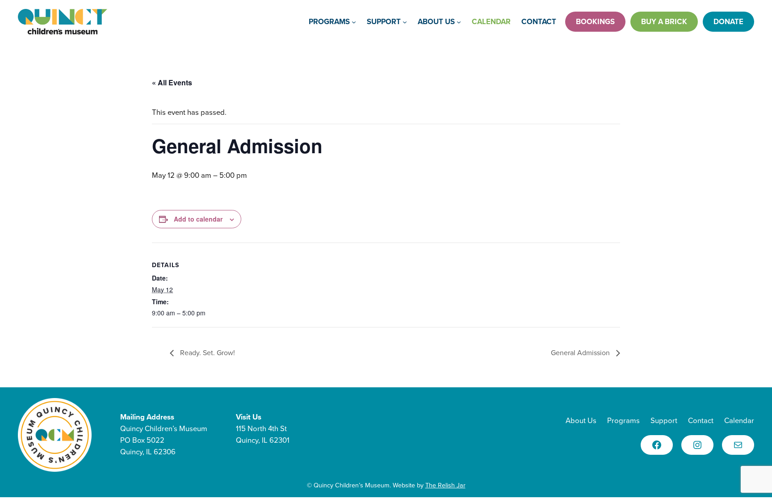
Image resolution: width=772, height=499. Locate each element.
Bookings (595, 21)
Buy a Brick (664, 21)
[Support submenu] (405, 21)
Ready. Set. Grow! (206, 353)
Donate (728, 21)
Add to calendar (198, 218)
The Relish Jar (445, 485)
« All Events (172, 82)
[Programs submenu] (354, 21)
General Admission (581, 353)
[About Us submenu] (459, 21)
